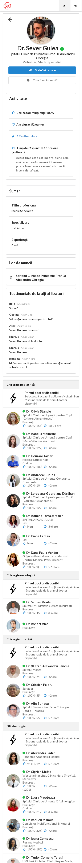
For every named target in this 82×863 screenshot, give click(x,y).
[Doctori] (64, 5)
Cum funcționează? (45, 80)
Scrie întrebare (45, 70)
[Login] (76, 5)
